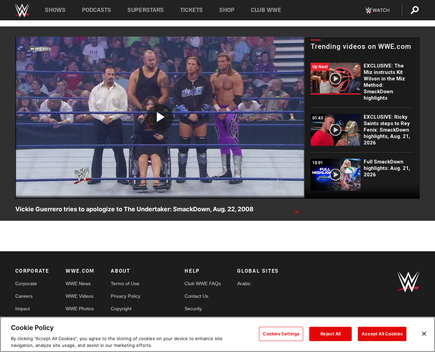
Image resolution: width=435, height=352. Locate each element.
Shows (55, 10)
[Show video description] (296, 209)
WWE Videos (79, 296)
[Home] (22, 10)
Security (193, 308)
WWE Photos (80, 308)
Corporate (26, 283)
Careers (24, 296)
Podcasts (96, 10)
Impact (22, 308)
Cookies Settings (281, 333)
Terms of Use (125, 283)
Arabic (244, 283)
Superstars (145, 10)
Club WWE (266, 10)
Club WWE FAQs (203, 283)
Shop (226, 10)
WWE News (78, 283)
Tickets (191, 10)
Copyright (121, 308)
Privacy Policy (125, 296)
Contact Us (196, 296)
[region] (217, 334)
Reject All (330, 333)
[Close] (424, 333)
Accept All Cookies (382, 333)
